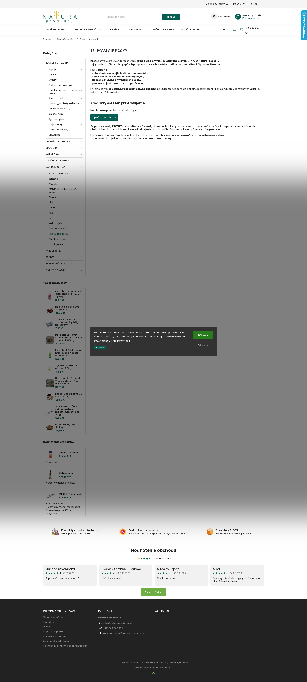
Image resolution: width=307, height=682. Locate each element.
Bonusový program (54, 636)
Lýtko (52, 218)
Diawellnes (54, 134)
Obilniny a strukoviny (60, 85)
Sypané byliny (56, 119)
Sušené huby (56, 114)
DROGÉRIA (52, 148)
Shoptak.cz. (166, 667)
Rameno (53, 178)
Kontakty (239, 4)
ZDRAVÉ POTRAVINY (57, 62)
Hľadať (171, 16)
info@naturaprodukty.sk (117, 623)
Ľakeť (52, 213)
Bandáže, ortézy (56, 167)
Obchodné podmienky (56, 641)
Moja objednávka (217, 4)
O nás (254, 4)
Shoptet (146, 667)
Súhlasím (203, 334)
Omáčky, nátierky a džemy (64, 103)
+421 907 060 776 (113, 628)
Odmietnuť (203, 345)
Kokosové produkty (59, 108)
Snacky (53, 79)
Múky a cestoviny (58, 129)
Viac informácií (120, 340)
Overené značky (55, 270)
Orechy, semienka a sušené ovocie (64, 92)
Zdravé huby (53, 251)
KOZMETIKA (52, 154)
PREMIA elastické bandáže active (63, 191)
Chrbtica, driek (57, 239)
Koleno (52, 207)
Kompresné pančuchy (59, 263)
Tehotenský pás (58, 228)
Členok (52, 197)
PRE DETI (50, 257)
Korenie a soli (56, 98)
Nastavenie (100, 347)
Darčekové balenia (57, 160)
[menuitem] (57, 30)
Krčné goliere (56, 244)
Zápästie (53, 184)
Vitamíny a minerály (58, 141)
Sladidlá (53, 74)
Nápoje (52, 69)
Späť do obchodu (104, 117)
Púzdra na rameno (59, 173)
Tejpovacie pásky (58, 233)
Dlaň (51, 202)
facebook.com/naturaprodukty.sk (123, 633)
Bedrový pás (55, 223)
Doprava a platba (53, 631)
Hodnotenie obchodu (153, 550)
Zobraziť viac (153, 592)
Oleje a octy (55, 124)
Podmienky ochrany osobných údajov (65, 645)
